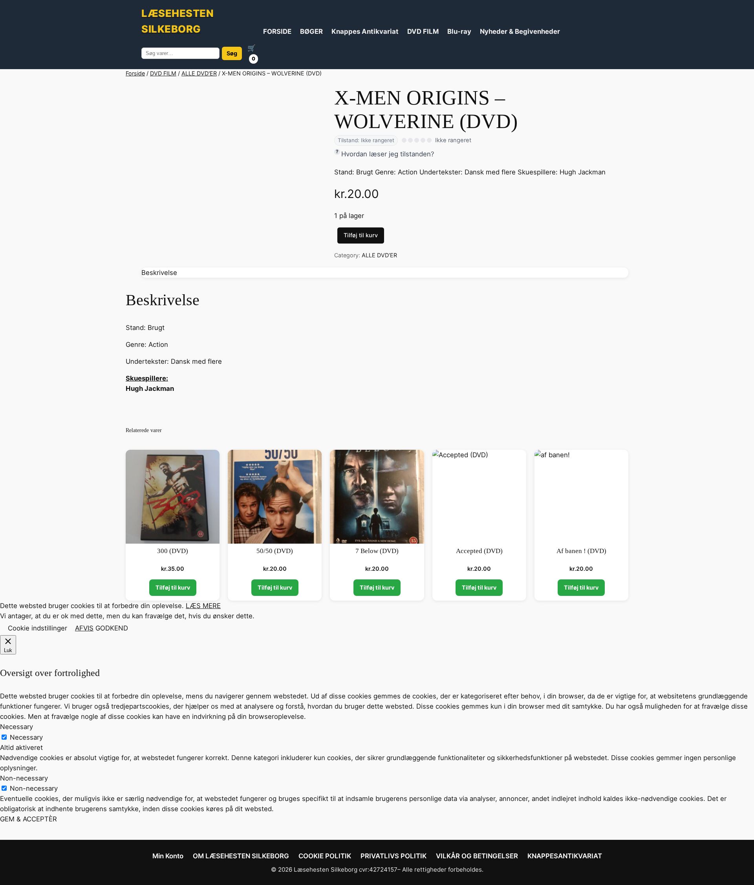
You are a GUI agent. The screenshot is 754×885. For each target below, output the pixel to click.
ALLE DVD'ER (199, 73)
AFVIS (84, 628)
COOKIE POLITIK (324, 856)
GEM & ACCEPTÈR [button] (28, 819)
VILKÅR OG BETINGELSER (477, 856)
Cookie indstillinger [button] (37, 628)
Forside (135, 73)
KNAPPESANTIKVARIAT (564, 856)
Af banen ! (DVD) (581, 551)
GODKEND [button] (111, 628)
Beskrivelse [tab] (159, 273)
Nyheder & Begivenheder (520, 31)
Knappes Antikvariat (365, 31)
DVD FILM (423, 31)
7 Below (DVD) (377, 551)
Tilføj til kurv (361, 235)
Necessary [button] (16, 727)
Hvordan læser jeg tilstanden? (387, 154)
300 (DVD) (172, 551)
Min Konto (167, 856)
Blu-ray (459, 31)
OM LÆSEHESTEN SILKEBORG (241, 856)
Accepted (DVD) (479, 551)
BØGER (311, 31)
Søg (232, 53)
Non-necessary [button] (24, 778)
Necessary (26, 737)
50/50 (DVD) (274, 551)
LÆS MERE (203, 606)
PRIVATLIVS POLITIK (393, 856)
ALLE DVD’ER (379, 255)
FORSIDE (277, 31)
